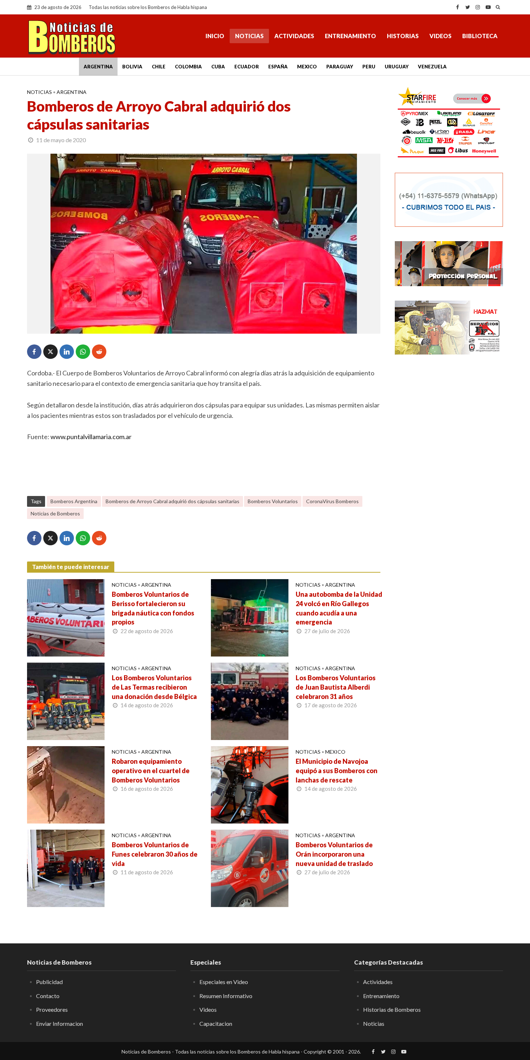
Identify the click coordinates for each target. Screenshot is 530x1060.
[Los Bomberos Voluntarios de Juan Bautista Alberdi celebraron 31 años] (249, 700)
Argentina (98, 66)
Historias (403, 35)
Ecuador (246, 66)
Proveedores (52, 1009)
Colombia (188, 66)
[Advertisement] (449, 477)
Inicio (215, 35)
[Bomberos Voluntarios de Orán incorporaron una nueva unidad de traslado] (249, 867)
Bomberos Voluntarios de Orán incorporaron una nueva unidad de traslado (334, 854)
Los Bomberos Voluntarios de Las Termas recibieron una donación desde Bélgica (154, 687)
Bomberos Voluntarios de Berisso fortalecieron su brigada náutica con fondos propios (153, 608)
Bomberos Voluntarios (273, 501)
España (278, 66)
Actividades (294, 35)
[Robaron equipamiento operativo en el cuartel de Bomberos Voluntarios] (66, 784)
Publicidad (49, 981)
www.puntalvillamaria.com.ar (91, 437)
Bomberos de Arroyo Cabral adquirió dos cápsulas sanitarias (172, 501)
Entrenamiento (350, 35)
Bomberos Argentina (73, 501)
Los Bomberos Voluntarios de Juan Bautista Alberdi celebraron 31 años (336, 687)
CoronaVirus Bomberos (332, 501)
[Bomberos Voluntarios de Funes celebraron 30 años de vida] (66, 867)
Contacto (47, 995)
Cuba (218, 66)
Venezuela (432, 66)
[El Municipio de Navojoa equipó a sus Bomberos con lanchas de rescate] (249, 784)
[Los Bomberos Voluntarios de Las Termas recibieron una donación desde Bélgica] (66, 700)
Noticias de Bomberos (55, 513)
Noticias (249, 35)
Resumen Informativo (225, 995)
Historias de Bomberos (392, 1009)
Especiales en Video (223, 981)
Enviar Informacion (59, 1023)
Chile (158, 66)
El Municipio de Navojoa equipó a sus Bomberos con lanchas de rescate (336, 770)
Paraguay (339, 66)
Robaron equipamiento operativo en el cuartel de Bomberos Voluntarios (151, 770)
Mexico (307, 66)
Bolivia (132, 66)
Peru (368, 66)
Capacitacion (215, 1023)
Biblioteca (480, 35)
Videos (440, 35)
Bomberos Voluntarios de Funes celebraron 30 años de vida (155, 854)
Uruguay (396, 66)
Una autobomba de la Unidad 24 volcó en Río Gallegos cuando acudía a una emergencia (339, 608)
